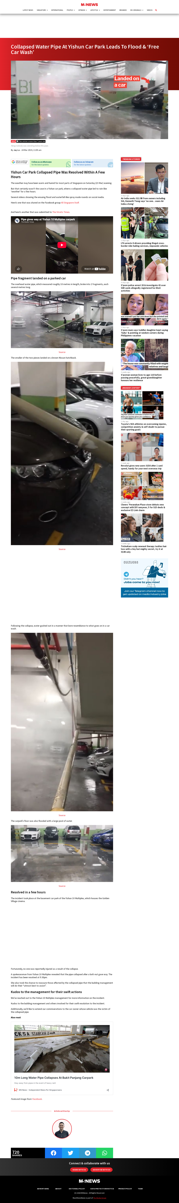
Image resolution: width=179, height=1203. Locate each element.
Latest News (28, 10)
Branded (123, 10)
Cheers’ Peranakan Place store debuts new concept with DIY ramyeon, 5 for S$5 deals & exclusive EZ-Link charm (143, 507)
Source (62, 352)
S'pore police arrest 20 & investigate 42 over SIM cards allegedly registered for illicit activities (143, 288)
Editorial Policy (77, 1189)
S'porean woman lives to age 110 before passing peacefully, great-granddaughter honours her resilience (141, 377)
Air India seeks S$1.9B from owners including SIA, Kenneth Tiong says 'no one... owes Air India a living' (143, 201)
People (70, 10)
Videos (150, 10)
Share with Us (79, 1170)
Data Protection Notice (102, 1189)
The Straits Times (60, 212)
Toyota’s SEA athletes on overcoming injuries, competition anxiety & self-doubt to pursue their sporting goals (144, 427)
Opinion (81, 10)
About (58, 1189)
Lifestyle (94, 10)
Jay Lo (17, 150)
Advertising (43, 1189)
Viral (13, 141)
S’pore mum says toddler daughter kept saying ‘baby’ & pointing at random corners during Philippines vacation (144, 333)
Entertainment (110, 10)
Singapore (41, 10)
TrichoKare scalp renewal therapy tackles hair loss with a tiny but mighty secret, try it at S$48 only (144, 549)
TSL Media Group (99, 1198)
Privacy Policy (125, 1189)
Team (140, 1189)
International (57, 10)
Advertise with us (101, 1170)
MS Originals (135, 10)
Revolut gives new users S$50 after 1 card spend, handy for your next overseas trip (141, 467)
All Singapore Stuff (70, 202)
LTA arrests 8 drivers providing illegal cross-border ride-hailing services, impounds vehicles (144, 244)
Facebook (37, 1099)
